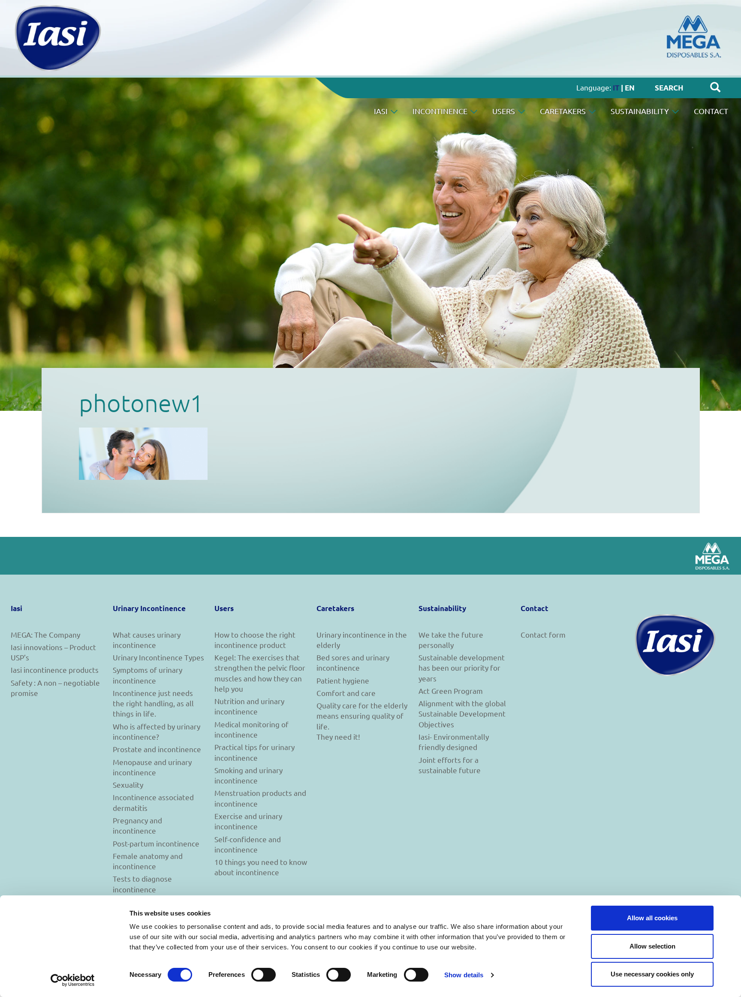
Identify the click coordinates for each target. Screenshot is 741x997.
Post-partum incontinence (156, 843)
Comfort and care (346, 692)
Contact (711, 110)
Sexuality (128, 784)
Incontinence (441, 110)
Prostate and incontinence (157, 748)
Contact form (543, 634)
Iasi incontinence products (55, 669)
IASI (381, 110)
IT (616, 87)
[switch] (263, 975)
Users (504, 110)
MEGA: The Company (45, 634)
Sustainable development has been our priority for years (462, 668)
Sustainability (641, 110)
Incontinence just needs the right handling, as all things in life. (153, 703)
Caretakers (563, 110)
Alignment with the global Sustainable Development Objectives (462, 714)
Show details (463, 975)
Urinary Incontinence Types (158, 657)
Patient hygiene (342, 680)
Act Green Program (451, 690)
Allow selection (652, 946)
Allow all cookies (652, 918)
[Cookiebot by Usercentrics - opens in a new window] (72, 980)
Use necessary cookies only (652, 974)
